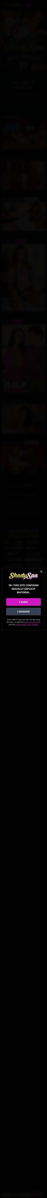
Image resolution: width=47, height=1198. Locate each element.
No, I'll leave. (33, 624)
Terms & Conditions (32, 622)
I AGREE (23, 601)
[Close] (41, 571)
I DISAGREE (23, 611)
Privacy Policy (21, 624)
